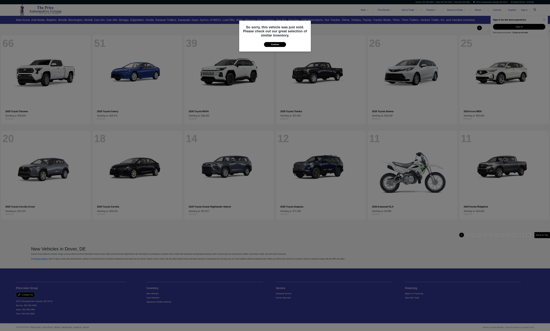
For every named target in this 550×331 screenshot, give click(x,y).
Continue (275, 44)
